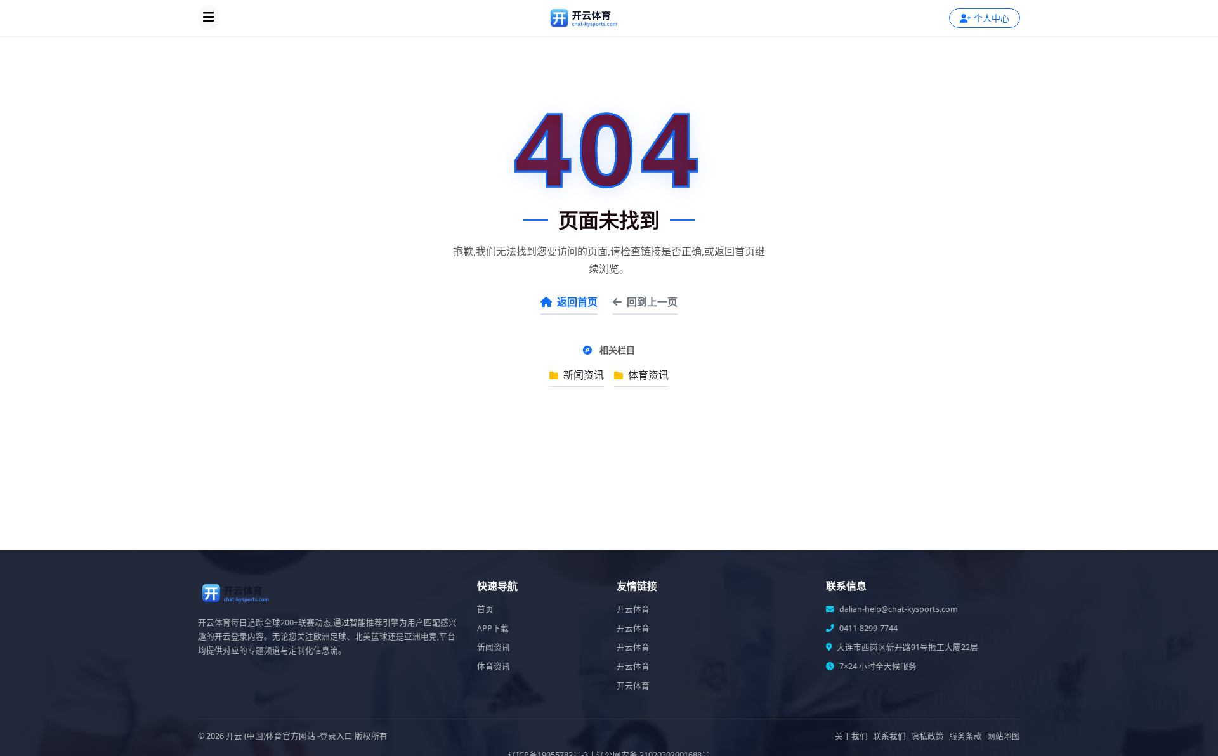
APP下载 (493, 628)
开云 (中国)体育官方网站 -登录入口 (289, 736)
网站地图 (1003, 736)
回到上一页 (652, 302)
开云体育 (633, 609)
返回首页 (577, 302)
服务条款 (965, 736)
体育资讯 (647, 375)
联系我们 (889, 736)
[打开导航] (208, 17)
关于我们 (851, 736)
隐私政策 (927, 736)
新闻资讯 (582, 375)
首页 (485, 609)
